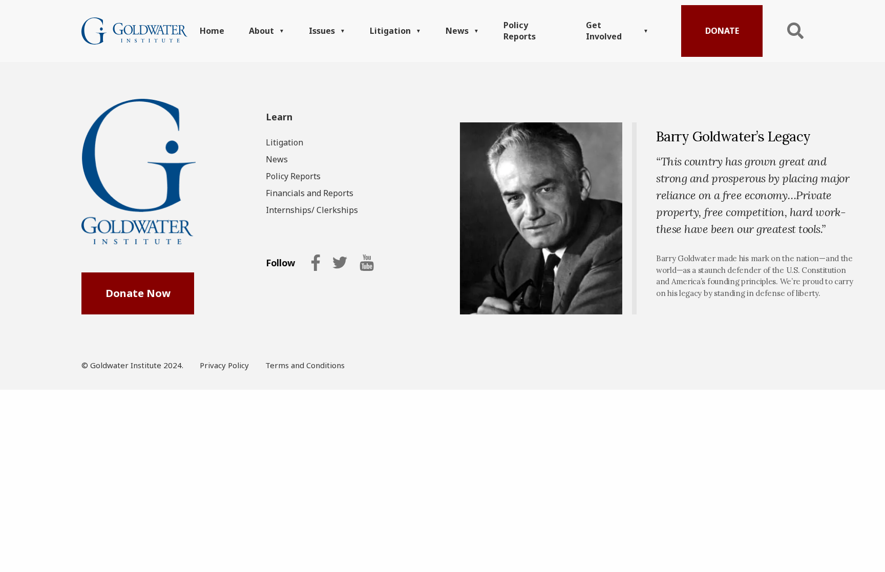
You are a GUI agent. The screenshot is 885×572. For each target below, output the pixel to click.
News (457, 30)
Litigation (390, 30)
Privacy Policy (224, 365)
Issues (322, 30)
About (261, 30)
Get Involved (604, 30)
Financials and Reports (309, 193)
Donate (722, 30)
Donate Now (138, 293)
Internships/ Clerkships (312, 210)
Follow (280, 263)
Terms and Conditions (305, 365)
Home (212, 30)
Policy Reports (519, 30)
